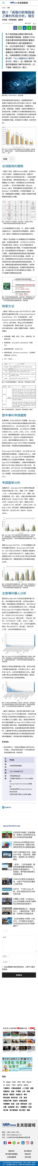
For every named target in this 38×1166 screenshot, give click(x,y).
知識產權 (11, 1107)
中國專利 (6, 1088)
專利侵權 (6, 1097)
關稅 (28, 1110)
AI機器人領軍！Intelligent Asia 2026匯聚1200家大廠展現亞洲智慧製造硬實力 (24, 901)
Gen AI (29, 1082)
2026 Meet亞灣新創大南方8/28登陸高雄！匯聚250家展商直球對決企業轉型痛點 (24, 844)
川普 (20, 1097)
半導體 (18, 1091)
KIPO (8, 1085)
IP (4, 1085)
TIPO (14, 1085)
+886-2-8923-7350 (13, 1132)
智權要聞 (5, 923)
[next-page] (6, 931)
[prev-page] (3, 931)
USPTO (19, 1085)
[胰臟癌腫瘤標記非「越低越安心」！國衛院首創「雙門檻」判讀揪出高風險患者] (7, 911)
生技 (30, 1104)
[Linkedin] (25, 28)
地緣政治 (19, 1094)
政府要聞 (5, 837)
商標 (28, 1091)
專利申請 (14, 1097)
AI (4, 1082)
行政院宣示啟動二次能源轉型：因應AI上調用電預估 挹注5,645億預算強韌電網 (24, 834)
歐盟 (12, 1104)
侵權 (31, 1088)
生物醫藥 (5, 913)
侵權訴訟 (6, 1091)
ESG (23, 1082)
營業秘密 (23, 1104)
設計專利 (22, 1110)
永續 (17, 1104)
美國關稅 (23, 1107)
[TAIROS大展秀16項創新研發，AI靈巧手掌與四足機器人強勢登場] (7, 881)
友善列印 (8, 807)
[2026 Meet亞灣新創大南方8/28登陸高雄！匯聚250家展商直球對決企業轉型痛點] (7, 844)
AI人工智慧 (6, 884)
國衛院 (12, 1094)
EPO (19, 1082)
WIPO (26, 1085)
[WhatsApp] (20, 28)
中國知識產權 (16, 1088)
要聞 (8, 7)
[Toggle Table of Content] (10, 159)
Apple (8, 1082)
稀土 (17, 1107)
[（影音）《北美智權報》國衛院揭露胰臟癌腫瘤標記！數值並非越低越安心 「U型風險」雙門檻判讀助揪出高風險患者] (7, 866)
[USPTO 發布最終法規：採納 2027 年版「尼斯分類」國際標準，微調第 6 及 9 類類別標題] (7, 854)
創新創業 (5, 847)
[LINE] (29, 28)
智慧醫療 (6, 1104)
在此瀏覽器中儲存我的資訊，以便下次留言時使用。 (18, 968)
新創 (25, 1097)
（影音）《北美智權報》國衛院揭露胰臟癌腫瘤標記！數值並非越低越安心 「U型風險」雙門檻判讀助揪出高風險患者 (24, 869)
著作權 (5, 1110)
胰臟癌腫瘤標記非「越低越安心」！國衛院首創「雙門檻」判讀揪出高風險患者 (24, 911)
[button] (3, 2)
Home (3, 7)
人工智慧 (25, 1088)
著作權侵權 (14, 1110)
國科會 (5, 1094)
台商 (23, 1091)
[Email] (34, 28)
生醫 (4, 1107)
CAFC (14, 1082)
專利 (25, 1094)
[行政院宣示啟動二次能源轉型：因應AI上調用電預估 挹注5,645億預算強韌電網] (7, 834)
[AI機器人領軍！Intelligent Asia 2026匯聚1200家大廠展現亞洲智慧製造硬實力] (7, 901)
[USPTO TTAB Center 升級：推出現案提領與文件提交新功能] (7, 891)
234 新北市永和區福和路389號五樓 (18, 1137)
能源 (30, 1107)
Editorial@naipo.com (14, 1135)
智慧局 (15, 1101)
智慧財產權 (23, 1101)
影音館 (5, 869)
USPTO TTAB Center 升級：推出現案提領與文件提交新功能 (24, 891)
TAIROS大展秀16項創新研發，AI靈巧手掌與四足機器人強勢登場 (24, 881)
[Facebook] (15, 28)
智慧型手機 (7, 1101)
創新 (12, 1091)
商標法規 (5, 857)
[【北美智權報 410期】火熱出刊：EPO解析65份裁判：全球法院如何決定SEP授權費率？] (7, 920)
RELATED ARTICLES (11, 826)
